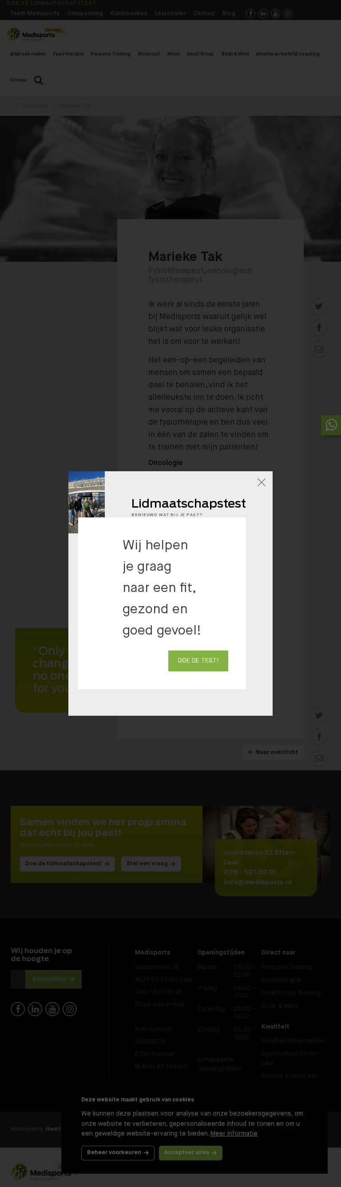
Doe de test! (198, 661)
